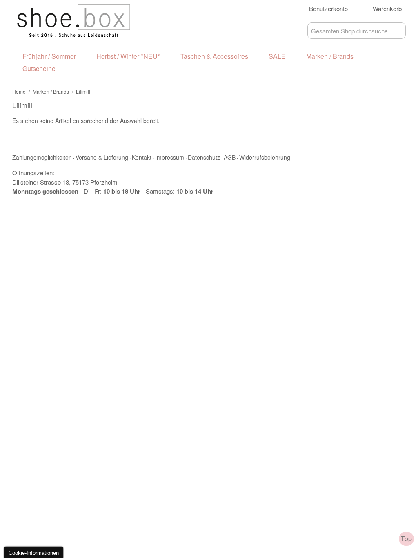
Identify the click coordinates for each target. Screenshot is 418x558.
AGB (230, 157)
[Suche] (397, 30)
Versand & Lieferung (102, 157)
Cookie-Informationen (34, 553)
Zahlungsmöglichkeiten (42, 157)
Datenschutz (204, 157)
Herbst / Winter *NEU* (128, 56)
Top (406, 538)
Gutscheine (39, 68)
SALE (277, 56)
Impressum (169, 157)
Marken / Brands (330, 56)
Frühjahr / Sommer (49, 56)
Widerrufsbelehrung (264, 157)
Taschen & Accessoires (214, 56)
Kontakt (141, 157)
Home (19, 91)
